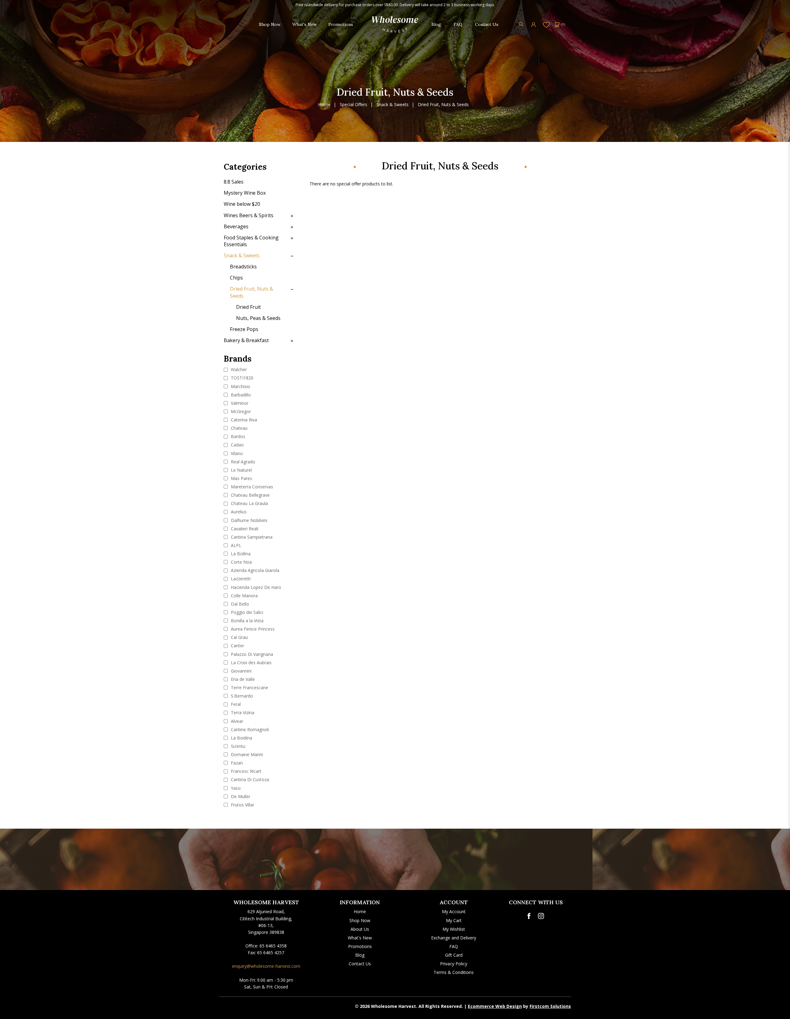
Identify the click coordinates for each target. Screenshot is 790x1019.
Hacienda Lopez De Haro (255, 587)
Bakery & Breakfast (246, 340)
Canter (237, 645)
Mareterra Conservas (251, 487)
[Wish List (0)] (546, 24)
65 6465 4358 (273, 946)
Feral (235, 704)
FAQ (453, 946)
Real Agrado (242, 462)
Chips (236, 277)
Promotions (360, 946)
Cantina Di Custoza (249, 779)
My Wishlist (454, 929)
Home (324, 105)
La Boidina (241, 738)
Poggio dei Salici (246, 612)
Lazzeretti (240, 579)
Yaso (235, 788)
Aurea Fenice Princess (252, 629)
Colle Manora (244, 596)
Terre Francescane (249, 687)
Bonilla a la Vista (247, 620)
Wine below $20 (242, 204)
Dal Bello (239, 604)
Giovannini (241, 671)
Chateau (238, 428)
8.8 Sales (233, 181)
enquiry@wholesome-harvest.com (266, 966)
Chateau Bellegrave (250, 495)
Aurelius (238, 512)
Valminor (239, 403)
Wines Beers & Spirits (248, 215)
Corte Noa (241, 562)
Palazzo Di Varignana (251, 654)
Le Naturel (241, 470)
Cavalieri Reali (244, 529)
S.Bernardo (241, 696)
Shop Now (359, 920)
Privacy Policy (453, 964)
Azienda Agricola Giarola (254, 570)
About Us (360, 929)
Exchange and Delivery (453, 938)
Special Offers (353, 105)
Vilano (236, 453)
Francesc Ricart (245, 771)
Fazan (236, 763)
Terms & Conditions (454, 972)
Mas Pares (241, 478)
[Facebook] (529, 916)
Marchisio (240, 386)
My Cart (454, 920)
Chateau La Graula (249, 503)
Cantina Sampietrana (251, 537)
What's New (360, 938)
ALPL (235, 545)
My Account (454, 911)
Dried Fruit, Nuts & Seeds (443, 105)
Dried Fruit (248, 307)
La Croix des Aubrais (251, 662)
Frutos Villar (242, 805)
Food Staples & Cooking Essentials (251, 241)
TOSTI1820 (241, 378)
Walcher (238, 369)
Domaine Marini (246, 754)
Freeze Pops (244, 329)
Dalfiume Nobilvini (248, 520)
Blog (359, 955)
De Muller (240, 796)
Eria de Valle (242, 679)
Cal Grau (239, 637)
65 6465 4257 (270, 952)
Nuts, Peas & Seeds (258, 318)
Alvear (236, 721)
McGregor (240, 411)
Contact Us (360, 964)
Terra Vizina (242, 712)
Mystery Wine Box (245, 192)
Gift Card (454, 955)
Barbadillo (240, 395)
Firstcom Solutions (550, 1006)
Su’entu (237, 746)
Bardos (237, 436)
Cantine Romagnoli (249, 729)
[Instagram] (541, 916)
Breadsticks (243, 266)
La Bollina (240, 554)
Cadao (237, 445)
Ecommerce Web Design (495, 1006)
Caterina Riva (243, 420)
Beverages (236, 226)
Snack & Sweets (392, 105)
